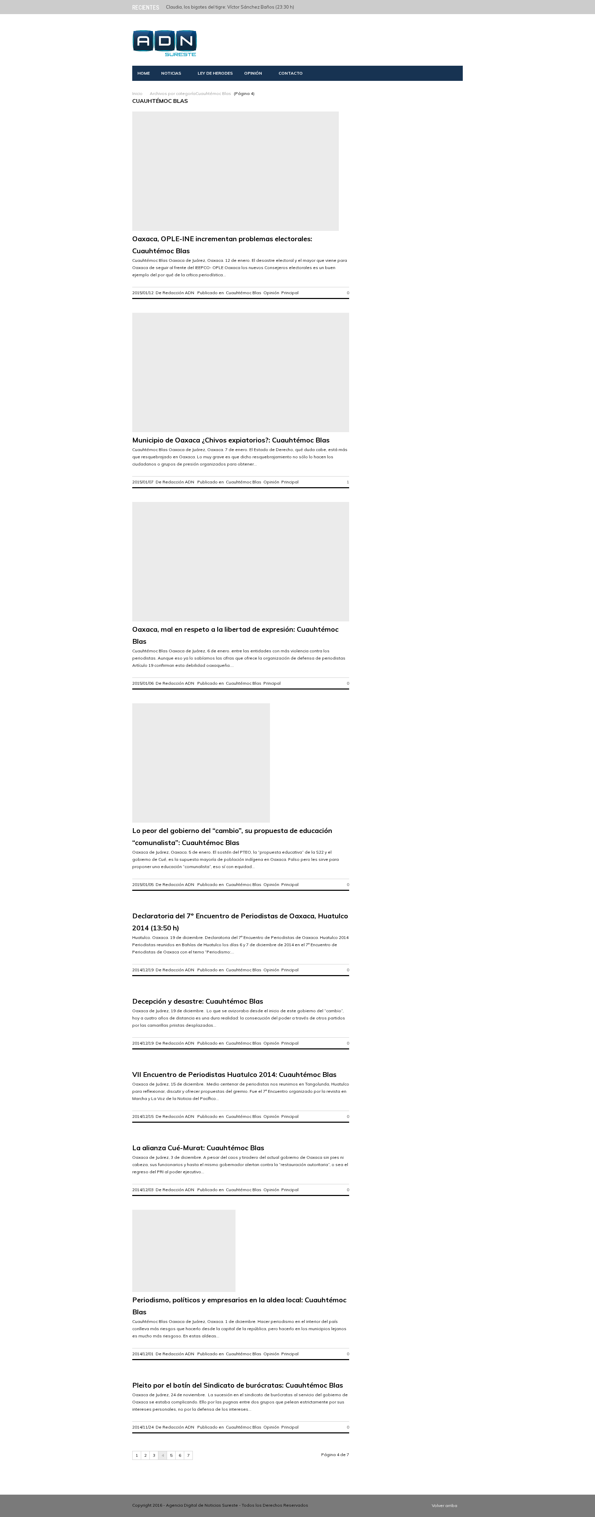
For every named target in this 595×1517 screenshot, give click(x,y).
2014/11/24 (143, 1427)
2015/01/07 (143, 481)
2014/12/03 (143, 1189)
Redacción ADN (178, 292)
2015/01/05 (143, 884)
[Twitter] (400, 6)
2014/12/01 (143, 1353)
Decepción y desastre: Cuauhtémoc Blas (197, 1001)
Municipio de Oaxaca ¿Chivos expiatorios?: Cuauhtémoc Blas (231, 440)
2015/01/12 (143, 292)
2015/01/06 (143, 683)
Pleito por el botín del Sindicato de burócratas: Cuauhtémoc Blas (237, 1385)
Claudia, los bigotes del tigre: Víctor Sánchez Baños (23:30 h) (230, 7)
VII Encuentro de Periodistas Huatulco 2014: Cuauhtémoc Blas (234, 1074)
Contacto (291, 73)
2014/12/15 (143, 1116)
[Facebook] (409, 6)
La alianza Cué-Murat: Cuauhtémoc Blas (198, 1147)
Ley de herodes (215, 73)
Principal (290, 292)
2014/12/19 (143, 969)
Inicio (137, 93)
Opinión (253, 73)
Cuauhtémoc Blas (243, 292)
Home (143, 73)
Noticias (171, 73)
